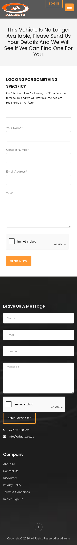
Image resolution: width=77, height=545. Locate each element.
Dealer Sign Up (13, 499)
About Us (9, 464)
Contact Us (10, 471)
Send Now (18, 261)
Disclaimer (10, 478)
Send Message (19, 418)
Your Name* (14, 128)
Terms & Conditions (16, 492)
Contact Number (17, 150)
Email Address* (16, 171)
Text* (9, 193)
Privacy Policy (12, 485)
